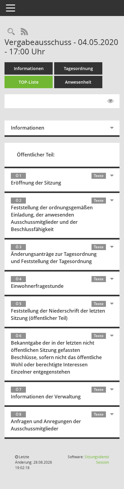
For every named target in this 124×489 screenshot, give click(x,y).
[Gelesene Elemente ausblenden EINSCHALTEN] (110, 101)
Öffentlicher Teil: (35, 154)
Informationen (29, 68)
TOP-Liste (29, 82)
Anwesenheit (78, 82)
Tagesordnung (78, 68)
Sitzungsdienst (97, 459)
